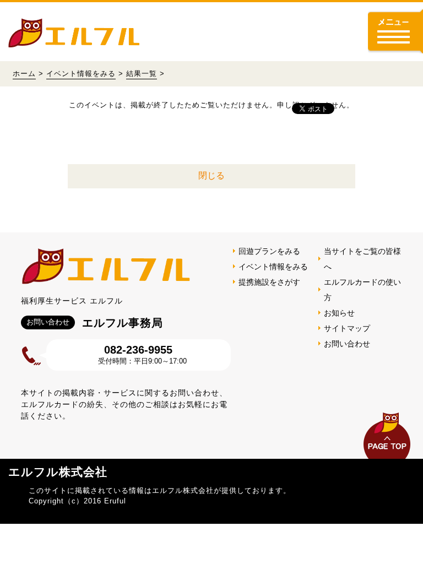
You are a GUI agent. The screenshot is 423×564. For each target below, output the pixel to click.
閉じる (211, 175)
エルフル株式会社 (57, 471)
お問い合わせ (347, 343)
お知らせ (339, 312)
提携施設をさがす (269, 282)
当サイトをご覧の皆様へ (362, 259)
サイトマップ (347, 328)
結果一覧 (141, 73)
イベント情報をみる (81, 73)
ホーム (24, 73)
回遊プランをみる (269, 251)
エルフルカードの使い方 (362, 290)
